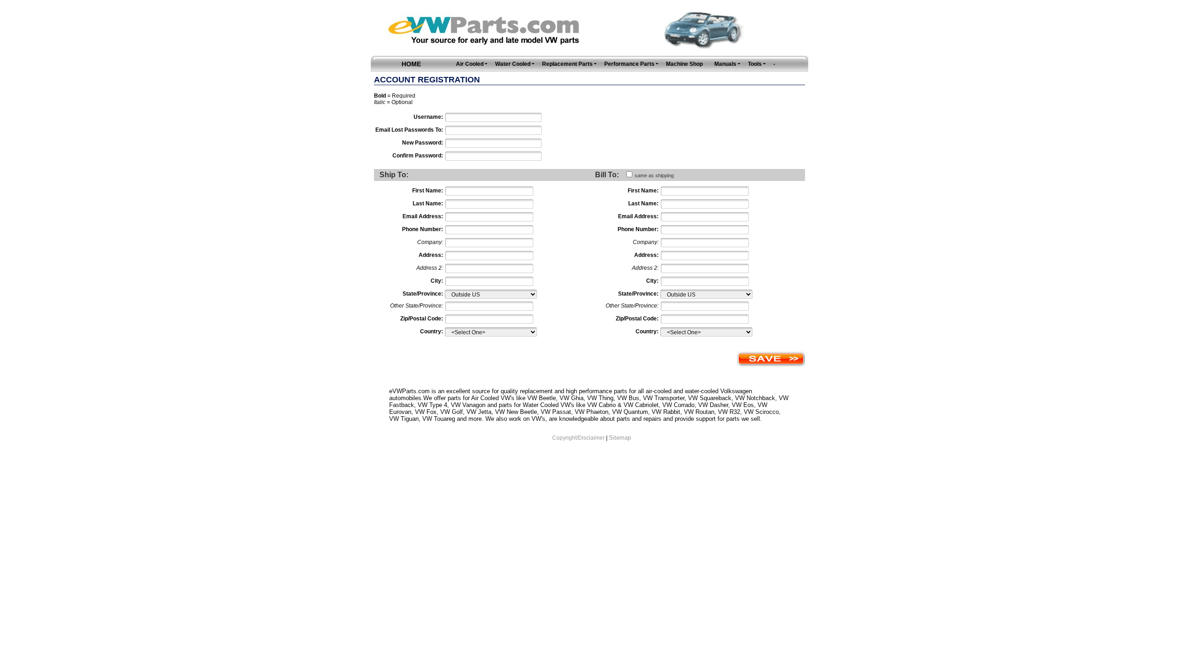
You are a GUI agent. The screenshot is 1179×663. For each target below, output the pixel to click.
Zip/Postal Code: (421, 318)
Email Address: (423, 216)
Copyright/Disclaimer (578, 438)
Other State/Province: (416, 305)
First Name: (427, 190)
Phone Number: (422, 229)
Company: (430, 242)
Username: (428, 117)
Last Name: (428, 203)
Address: (431, 255)
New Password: (422, 143)
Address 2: (429, 268)
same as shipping (654, 175)
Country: (431, 331)
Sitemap (620, 437)
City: (437, 281)
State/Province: (423, 294)
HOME (411, 64)
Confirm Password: (417, 155)
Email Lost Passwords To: (409, 130)
